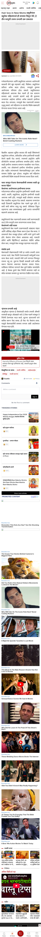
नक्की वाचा (8, 848)
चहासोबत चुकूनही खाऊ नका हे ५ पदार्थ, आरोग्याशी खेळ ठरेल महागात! (21, 916)
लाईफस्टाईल (32, 370)
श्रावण (15, 8)
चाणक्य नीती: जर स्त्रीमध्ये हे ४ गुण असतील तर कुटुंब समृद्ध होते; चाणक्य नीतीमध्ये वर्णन (21, 862)
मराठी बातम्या (14, 374)
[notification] (38, 3)
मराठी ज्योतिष (31, 8)
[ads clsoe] (39, 925)
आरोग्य (21, 8)
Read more (10, 347)
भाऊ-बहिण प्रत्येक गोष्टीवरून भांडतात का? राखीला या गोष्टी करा (7, 862)
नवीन (6, 902)
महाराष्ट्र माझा (5, 8)
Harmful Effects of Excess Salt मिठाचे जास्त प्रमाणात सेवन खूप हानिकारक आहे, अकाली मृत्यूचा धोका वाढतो (20, 363)
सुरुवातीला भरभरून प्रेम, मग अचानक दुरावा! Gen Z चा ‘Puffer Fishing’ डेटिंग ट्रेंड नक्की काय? (7, 916)
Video (6, 868)
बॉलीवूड (4, 374)
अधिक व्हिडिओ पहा (8, 871)
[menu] (3, 3)
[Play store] (34, 3)
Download (7, 71)
